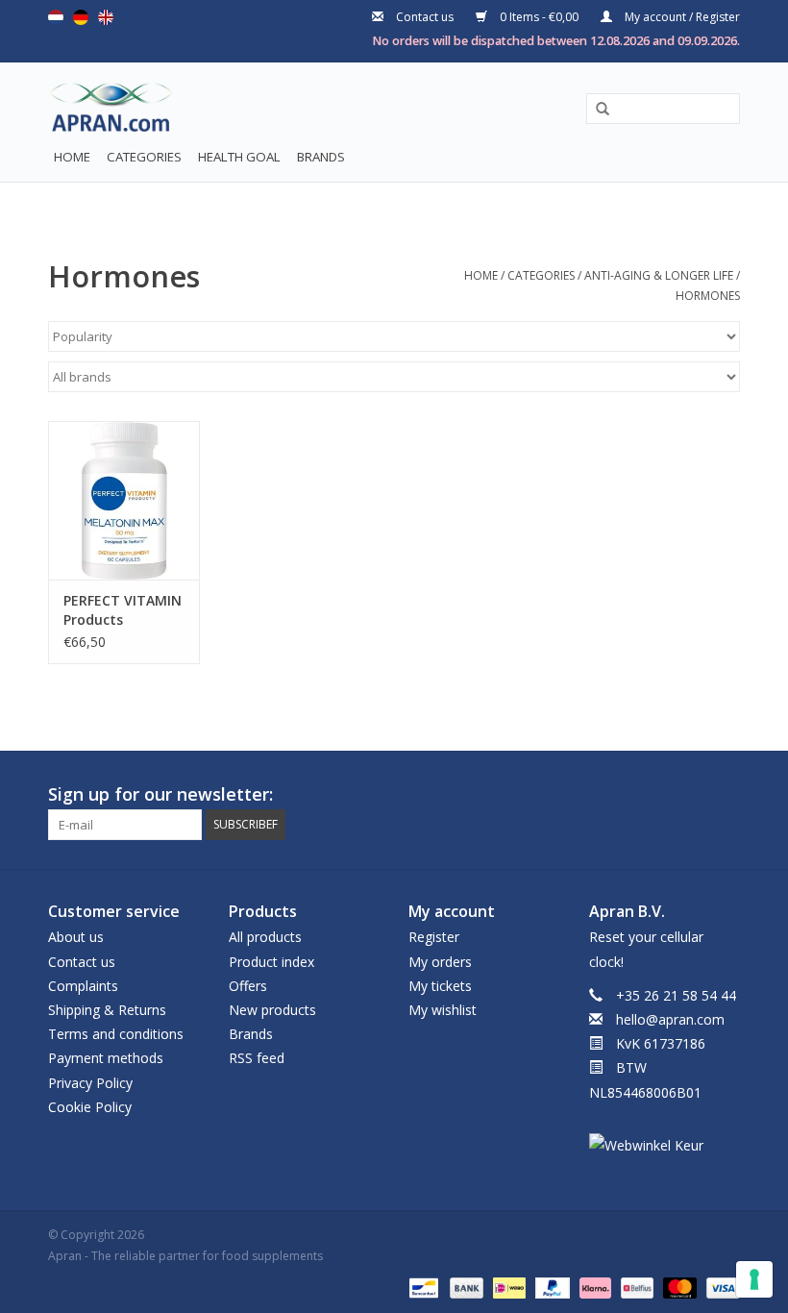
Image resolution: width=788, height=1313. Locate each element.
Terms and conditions (116, 1034)
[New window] (690, 795)
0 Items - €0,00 (539, 17)
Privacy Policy (90, 1083)
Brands (321, 156)
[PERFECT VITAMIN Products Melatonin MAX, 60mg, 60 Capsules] (124, 500)
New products (272, 1010)
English (105, 17)
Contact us (424, 17)
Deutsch (80, 17)
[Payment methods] (422, 1286)
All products (265, 937)
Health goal (239, 156)
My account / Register (681, 17)
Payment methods (105, 1058)
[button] (595, 109)
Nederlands (55, 17)
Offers (248, 986)
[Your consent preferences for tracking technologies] (754, 1279)
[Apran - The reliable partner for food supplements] (93, 111)
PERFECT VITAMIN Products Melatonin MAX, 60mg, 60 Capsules (122, 610)
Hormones (708, 295)
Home (72, 156)
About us (76, 937)
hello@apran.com (670, 1019)
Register (433, 937)
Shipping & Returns (107, 1010)
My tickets (440, 986)
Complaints (83, 986)
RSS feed (256, 1058)
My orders (440, 962)
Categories (144, 156)
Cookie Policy (90, 1107)
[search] (663, 108)
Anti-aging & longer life (658, 275)
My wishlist (442, 1010)
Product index (271, 962)
